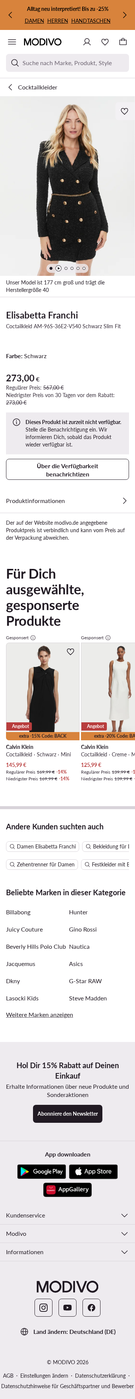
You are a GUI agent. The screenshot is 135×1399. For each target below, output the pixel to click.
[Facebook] (91, 1308)
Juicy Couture (24, 929)
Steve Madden (88, 998)
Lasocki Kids (22, 998)
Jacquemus (20, 963)
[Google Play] (41, 1171)
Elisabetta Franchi (42, 315)
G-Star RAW (85, 980)
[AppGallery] (67, 1189)
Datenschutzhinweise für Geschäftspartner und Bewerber (67, 1386)
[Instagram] (43, 1308)
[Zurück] (11, 15)
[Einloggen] (87, 42)
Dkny (13, 980)
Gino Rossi (83, 929)
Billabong (18, 911)
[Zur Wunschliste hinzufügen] (125, 111)
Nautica (79, 946)
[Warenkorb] (123, 42)
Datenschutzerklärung (100, 1375)
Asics (76, 963)
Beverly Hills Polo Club (36, 946)
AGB (8, 1375)
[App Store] (93, 1171)
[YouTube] (67, 1308)
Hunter (78, 911)
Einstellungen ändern (44, 1375)
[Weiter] (125, 15)
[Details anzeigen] (125, 501)
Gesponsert (17, 637)
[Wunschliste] (105, 42)
